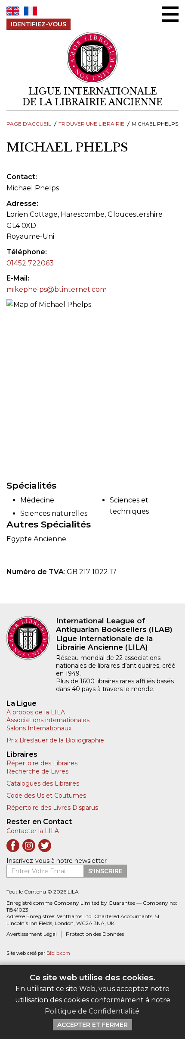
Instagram (28, 845)
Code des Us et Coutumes (46, 795)
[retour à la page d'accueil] (31, 638)
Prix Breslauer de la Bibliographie (55, 740)
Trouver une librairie (91, 123)
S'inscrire (105, 871)
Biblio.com (58, 953)
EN (12, 11)
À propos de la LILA (35, 712)
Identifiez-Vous (38, 24)
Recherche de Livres (37, 771)
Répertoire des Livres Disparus (52, 808)
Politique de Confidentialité (92, 1011)
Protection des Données (95, 934)
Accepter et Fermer (92, 1025)
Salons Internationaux (38, 728)
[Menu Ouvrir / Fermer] (170, 14)
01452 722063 (30, 263)
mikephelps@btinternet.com (56, 289)
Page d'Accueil (28, 123)
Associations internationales (47, 720)
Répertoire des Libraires (41, 763)
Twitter (44, 845)
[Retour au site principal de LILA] (92, 57)
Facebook (12, 845)
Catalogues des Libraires (42, 783)
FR (30, 11)
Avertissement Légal (31, 934)
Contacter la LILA (32, 831)
